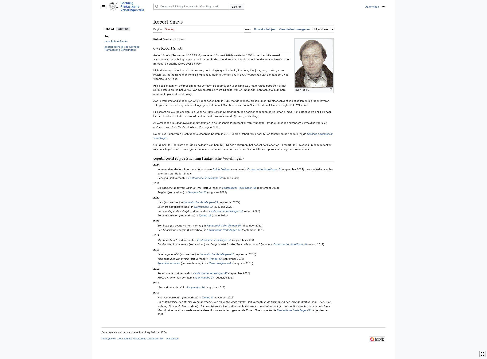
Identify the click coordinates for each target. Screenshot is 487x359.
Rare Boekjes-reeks (221, 263)
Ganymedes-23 (197, 192)
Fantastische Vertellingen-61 (226, 211)
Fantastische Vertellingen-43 (210, 273)
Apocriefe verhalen (169, 263)
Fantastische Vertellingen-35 (294, 310)
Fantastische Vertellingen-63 (201, 202)
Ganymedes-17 (204, 277)
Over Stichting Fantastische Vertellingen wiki (141, 338)
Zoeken (237, 6)
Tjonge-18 (205, 215)
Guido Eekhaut (221, 169)
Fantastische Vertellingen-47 (217, 254)
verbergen (123, 29)
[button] (103, 7)
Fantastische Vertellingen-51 (214, 239)
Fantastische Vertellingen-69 (205, 177)
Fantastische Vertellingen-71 (264, 169)
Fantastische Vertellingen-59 (224, 229)
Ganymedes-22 (203, 206)
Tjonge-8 (207, 297)
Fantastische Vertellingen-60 (224, 225)
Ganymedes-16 (195, 287)
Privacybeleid (109, 338)
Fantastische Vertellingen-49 (290, 244)
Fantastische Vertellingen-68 (239, 187)
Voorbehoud (172, 338)
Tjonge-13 (215, 258)
